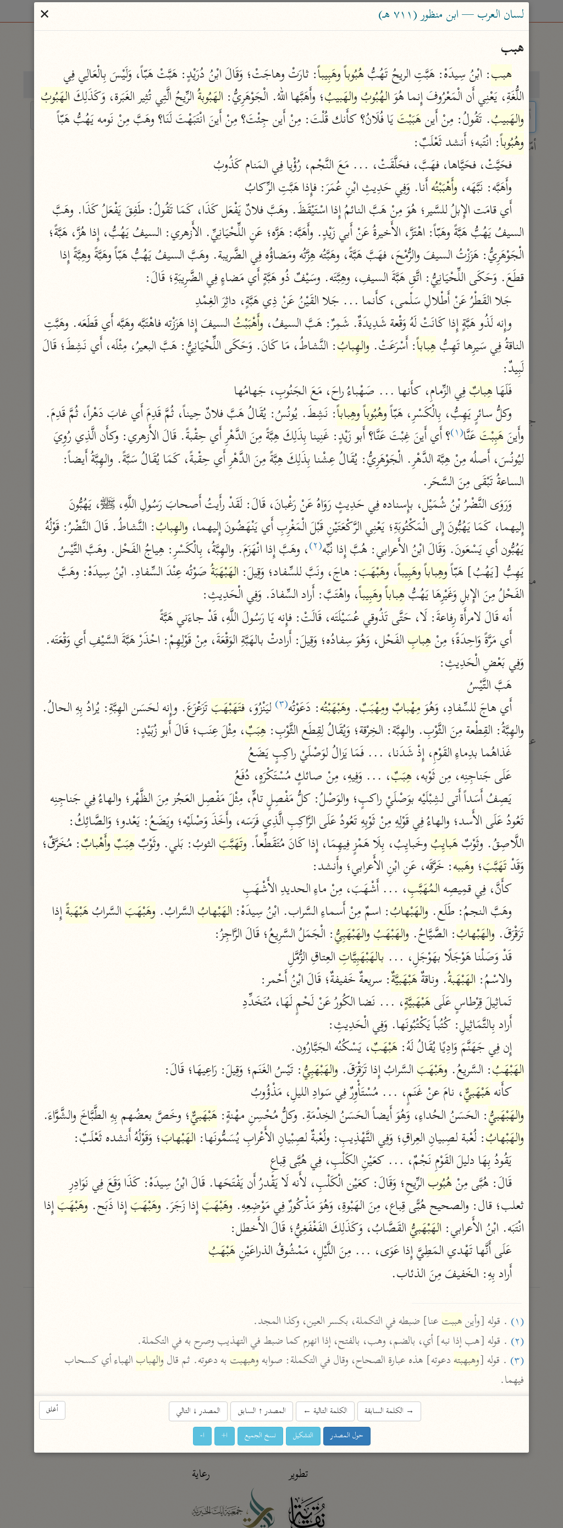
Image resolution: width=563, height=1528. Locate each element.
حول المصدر (346, 1436)
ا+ (225, 1436)
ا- (202, 1436)
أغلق (52, 1410)
